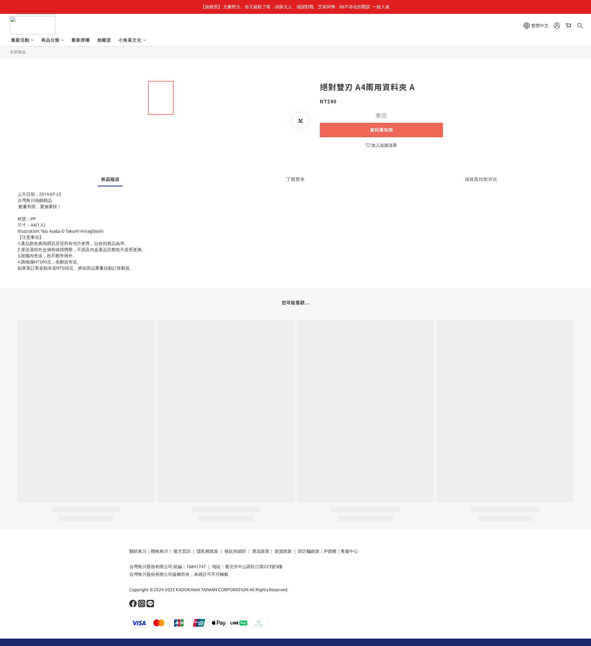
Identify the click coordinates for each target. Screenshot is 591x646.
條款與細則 (235, 551)
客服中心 (349, 551)
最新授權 (80, 40)
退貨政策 (283, 551)
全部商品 (18, 52)
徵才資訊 (182, 551)
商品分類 (50, 40)
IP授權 (330, 551)
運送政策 (260, 551)
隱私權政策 (207, 551)
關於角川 (138, 551)
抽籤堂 (104, 40)
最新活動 (20, 40)
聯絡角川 (159, 551)
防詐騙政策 (308, 551)
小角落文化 (130, 40)
